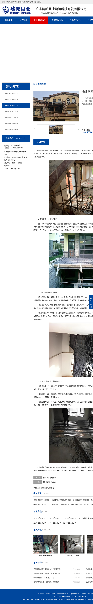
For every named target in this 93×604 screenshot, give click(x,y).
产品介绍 (41, 141)
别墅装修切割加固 (47, 488)
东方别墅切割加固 (54, 523)
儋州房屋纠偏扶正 (11, 123)
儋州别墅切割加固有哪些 (60, 504)
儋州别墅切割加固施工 (41, 500)
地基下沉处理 (73, 599)
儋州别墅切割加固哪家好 (80, 504)
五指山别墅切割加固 (85, 518)
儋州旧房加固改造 (11, 93)
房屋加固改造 (40, 599)
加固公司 (33, 599)
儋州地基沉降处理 (11, 117)
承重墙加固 (56, 599)
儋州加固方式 (75, 20)
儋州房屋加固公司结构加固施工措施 (46, 582)
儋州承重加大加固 (11, 111)
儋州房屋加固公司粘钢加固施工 (44, 577)
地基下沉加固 (65, 599)
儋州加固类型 (39, 20)
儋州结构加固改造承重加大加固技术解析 (47, 573)
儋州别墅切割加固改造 (81, 500)
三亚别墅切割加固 (54, 518)
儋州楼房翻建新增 (49, 477)
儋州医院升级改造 (49, 482)
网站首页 (8, 20)
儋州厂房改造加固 (11, 99)
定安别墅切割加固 (69, 523)
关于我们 (23, 20)
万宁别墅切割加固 (39, 523)
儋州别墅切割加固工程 (41, 504)
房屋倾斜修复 (82, 599)
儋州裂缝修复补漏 (11, 129)
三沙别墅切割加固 (69, 518)
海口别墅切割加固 (39, 518)
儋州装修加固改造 (11, 105)
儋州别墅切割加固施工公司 (61, 500)
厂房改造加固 (49, 599)
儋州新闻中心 (57, 20)
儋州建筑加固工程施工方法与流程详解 (46, 569)
